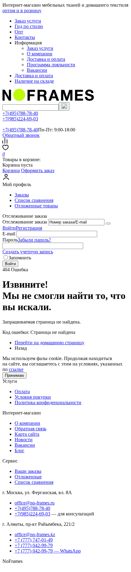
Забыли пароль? (34, 239)
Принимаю (14, 375)
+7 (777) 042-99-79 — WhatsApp (48, 550)
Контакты (25, 37)
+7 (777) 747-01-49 (34, 540)
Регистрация (29, 228)
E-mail (8, 233)
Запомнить (20, 257)
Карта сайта (27, 434)
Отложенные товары (36, 205)
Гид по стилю (29, 26)
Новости (24, 439)
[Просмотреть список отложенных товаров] (5, 148)
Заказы (22, 194)
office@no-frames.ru (35, 502)
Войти (9, 228)
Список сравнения (34, 200)
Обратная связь (30, 428)
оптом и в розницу (21, 10)
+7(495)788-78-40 (20, 113)
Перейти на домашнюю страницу (49, 342)
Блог (19, 450)
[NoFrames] (48, 99)
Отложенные (28, 476)
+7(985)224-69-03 (20, 118)
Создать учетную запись (27, 251)
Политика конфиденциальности (48, 402)
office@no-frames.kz (35, 534)
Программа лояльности (51, 64)
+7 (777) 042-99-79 (34, 545)
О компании (39, 53)
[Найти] (64, 106)
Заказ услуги (28, 20)
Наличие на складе (34, 81)
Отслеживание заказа (24, 221)
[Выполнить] (108, 223)
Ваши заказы (28, 471)
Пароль (10, 239)
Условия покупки (33, 397)
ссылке (16, 369)
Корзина (11, 170)
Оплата (22, 391)
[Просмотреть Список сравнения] (4, 141)
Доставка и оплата (46, 59)
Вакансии (37, 70)
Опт (19, 31)
